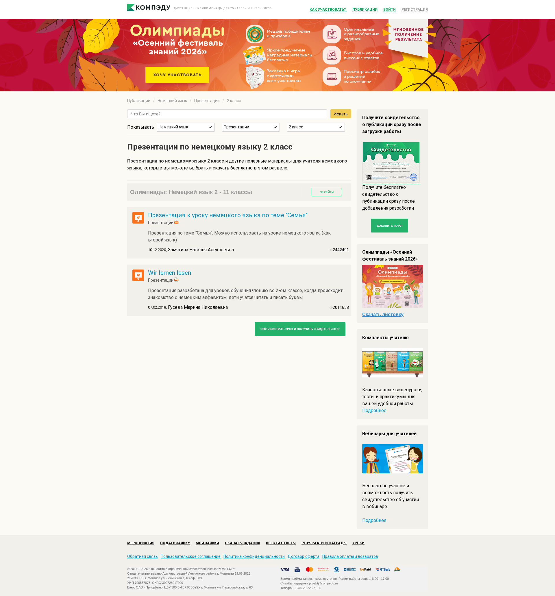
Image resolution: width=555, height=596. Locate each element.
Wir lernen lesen (169, 272)
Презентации (207, 100)
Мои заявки (207, 543)
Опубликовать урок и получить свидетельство (300, 329)
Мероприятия (140, 543)
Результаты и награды (324, 543)
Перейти (327, 192)
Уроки (358, 543)
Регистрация (415, 10)
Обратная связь (142, 556)
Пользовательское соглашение (191, 556)
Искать (341, 113)
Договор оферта (303, 556)
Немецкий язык (172, 100)
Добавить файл (389, 225)
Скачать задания (242, 543)
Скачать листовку (383, 314)
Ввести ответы (281, 543)
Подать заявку (175, 543)
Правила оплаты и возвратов (350, 556)
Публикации (365, 10)
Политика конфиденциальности (254, 556)
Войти (389, 10)
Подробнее (374, 410)
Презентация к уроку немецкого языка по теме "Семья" (228, 215)
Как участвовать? (328, 10)
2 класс (234, 100)
